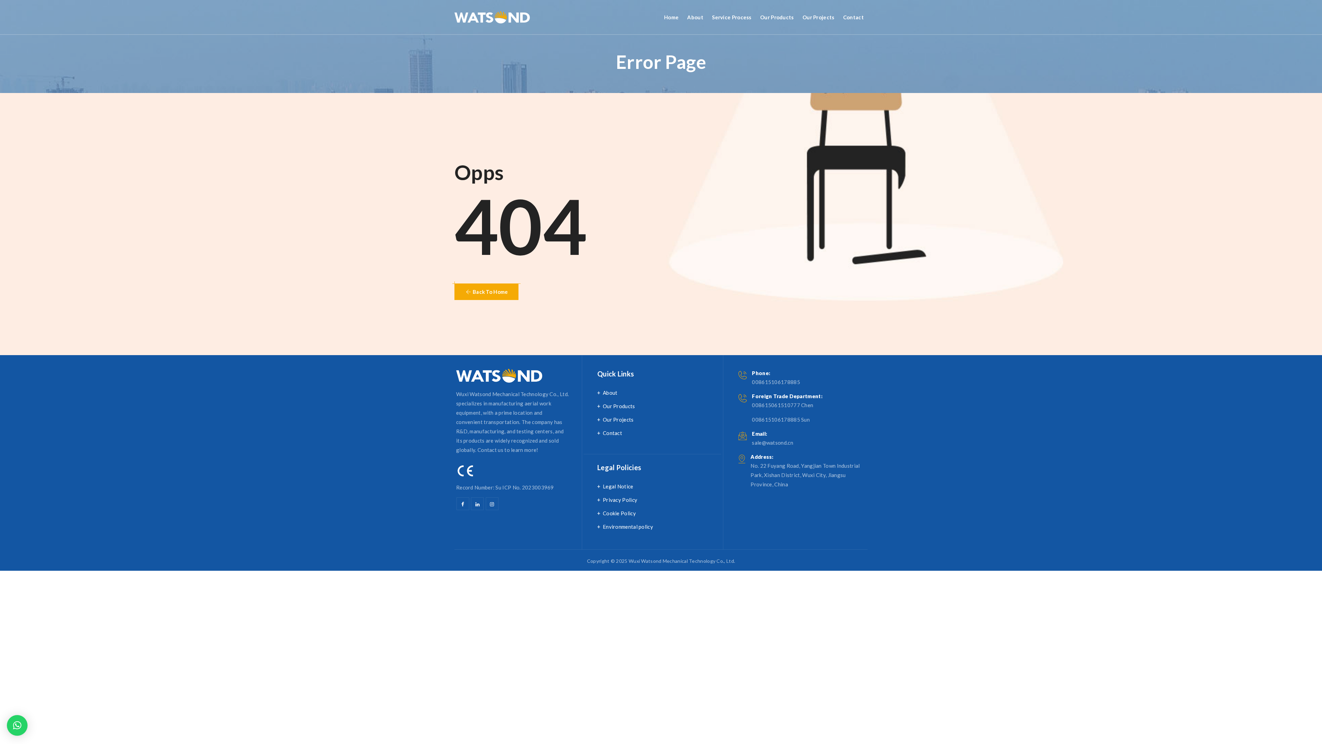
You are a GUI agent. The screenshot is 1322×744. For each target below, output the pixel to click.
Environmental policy (628, 527)
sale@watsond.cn (772, 443)
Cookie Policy (619, 513)
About (695, 17)
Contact (853, 17)
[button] (486, 291)
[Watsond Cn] (492, 17)
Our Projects (818, 17)
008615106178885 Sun (781, 419)
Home (671, 17)
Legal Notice (618, 486)
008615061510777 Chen (782, 405)
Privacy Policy (620, 500)
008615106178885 (776, 382)
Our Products (777, 17)
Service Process (732, 17)
